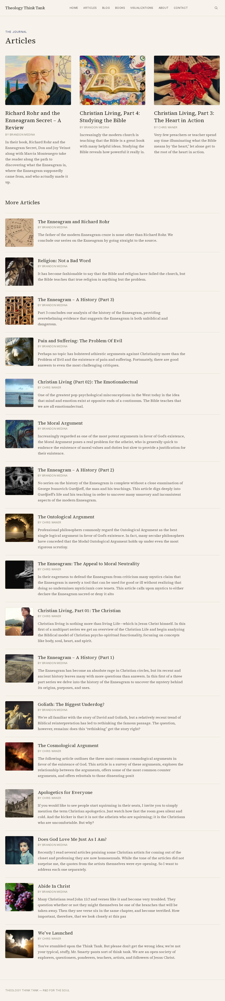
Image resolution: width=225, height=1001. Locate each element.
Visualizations (141, 7)
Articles (90, 7)
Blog (106, 7)
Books (120, 7)
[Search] (216, 7)
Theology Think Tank (25, 8)
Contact (181, 7)
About (164, 7)
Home (74, 7)
